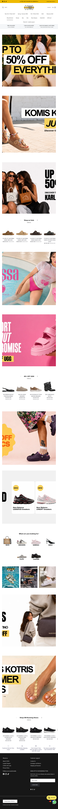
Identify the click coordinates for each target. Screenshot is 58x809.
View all (29, 222)
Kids (27, 18)
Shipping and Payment (35, 765)
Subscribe (35, 784)
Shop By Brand (10, 18)
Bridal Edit (42, 18)
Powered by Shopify (14, 804)
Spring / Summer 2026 (23, 14)
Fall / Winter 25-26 (35, 14)
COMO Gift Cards (7, 765)
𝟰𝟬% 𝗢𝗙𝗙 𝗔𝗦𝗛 (29, 376)
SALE (43, 14)
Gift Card (49, 18)
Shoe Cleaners (34, 18)
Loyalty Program (6, 763)
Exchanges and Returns (35, 763)
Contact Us (33, 761)
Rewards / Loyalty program (29, 22)
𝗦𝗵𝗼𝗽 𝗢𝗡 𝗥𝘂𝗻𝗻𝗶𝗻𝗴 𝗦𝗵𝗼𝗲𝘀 (29, 717)
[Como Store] (29, 7)
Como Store (8, 804)
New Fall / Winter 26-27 (10, 14)
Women (17, 18)
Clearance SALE (50, 14)
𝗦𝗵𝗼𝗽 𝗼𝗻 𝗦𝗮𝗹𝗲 (29, 220)
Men (23, 18)
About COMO (6, 761)
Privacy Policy (6, 768)
